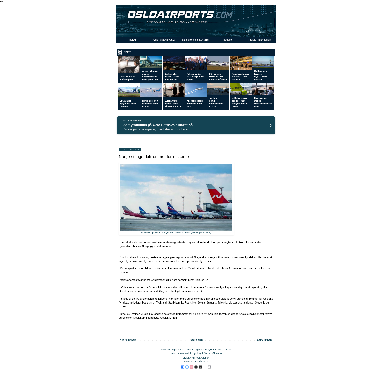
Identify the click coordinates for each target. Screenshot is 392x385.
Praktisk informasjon (259, 39)
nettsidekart (201, 361)
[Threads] (195, 367)
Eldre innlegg (264, 339)
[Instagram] (191, 367)
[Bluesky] (186, 367)
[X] (200, 367)
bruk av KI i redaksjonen (196, 357)
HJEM (132, 39)
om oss (188, 361)
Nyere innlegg (128, 339)
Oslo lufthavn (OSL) (164, 39)
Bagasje (228, 39)
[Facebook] (182, 367)
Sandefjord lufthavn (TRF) (196, 39)
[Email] (209, 367)
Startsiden (196, 339)
